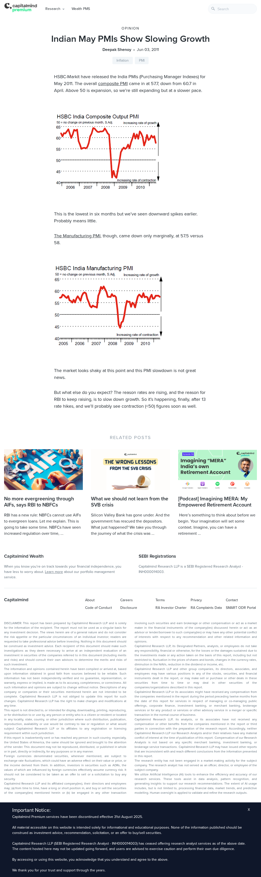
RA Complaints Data (206, 608)
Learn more (54, 572)
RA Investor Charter (171, 608)
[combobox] (232, 9)
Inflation (122, 60)
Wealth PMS (81, 9)
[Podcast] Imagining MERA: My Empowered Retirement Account (214, 502)
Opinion (130, 28)
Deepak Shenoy (116, 49)
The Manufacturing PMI (77, 236)
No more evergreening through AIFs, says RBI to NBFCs (39, 502)
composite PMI (113, 83)
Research (52, 9)
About (90, 600)
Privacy (196, 600)
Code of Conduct (98, 608)
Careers (126, 600)
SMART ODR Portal (241, 608)
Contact (232, 600)
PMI (142, 60)
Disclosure (128, 608)
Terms (160, 600)
